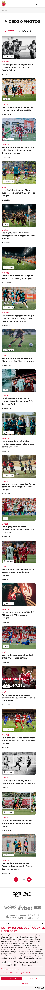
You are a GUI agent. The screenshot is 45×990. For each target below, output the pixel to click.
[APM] (17, 894)
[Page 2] (29, 879)
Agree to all (12, 978)
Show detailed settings (10, 969)
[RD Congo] (10, 907)
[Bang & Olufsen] (33, 916)
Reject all (33, 978)
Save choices (23, 983)
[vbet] (25, 907)
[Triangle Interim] (11, 916)
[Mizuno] (27, 894)
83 (23, 879)
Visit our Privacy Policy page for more (15, 973)
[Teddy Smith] (22, 916)
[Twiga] (37, 907)
